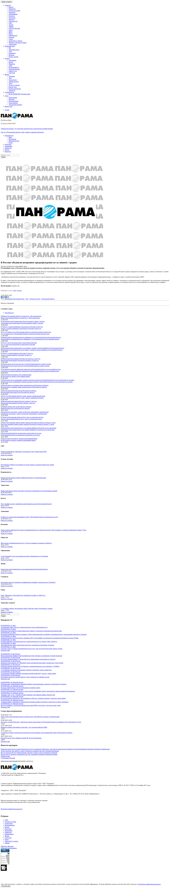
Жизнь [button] (7, 74)
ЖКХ (10, 32)
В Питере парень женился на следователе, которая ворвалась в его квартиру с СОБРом (30, 666)
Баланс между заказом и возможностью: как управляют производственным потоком (29, 754)
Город (11, 30)
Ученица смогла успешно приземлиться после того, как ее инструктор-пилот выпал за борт (31, 648)
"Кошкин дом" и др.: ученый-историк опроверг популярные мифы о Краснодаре (28, 695)
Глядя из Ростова (14, 28)
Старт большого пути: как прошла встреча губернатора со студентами (24, 556)
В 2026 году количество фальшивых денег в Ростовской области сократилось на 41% (29, 517)
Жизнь (7, 836)
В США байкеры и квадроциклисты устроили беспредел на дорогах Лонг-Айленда (29, 641)
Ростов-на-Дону (35, 299)
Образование (13, 14)
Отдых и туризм (14, 85)
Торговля (12, 73)
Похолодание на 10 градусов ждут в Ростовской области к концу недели (25, 366)
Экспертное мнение (15, 105)
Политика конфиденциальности (11, 809)
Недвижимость (14, 67)
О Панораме (5, 758)
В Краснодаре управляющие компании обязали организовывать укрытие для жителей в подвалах (33, 684)
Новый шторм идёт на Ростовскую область (15, 408)
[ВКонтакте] (2, 297)
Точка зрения (13, 103)
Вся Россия (12, 139)
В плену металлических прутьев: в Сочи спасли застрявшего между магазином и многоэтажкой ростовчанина (38, 691)
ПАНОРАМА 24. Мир (8, 625)
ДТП (10, 51)
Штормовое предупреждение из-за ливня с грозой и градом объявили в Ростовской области (32, 350)
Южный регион (14, 141)
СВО (10, 23)
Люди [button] (7, 96)
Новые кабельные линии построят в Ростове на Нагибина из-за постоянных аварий (29, 491)
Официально (13, 35)
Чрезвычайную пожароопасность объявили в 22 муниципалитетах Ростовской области (30, 339)
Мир (10, 137)
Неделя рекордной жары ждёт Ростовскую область (18, 392)
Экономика (12, 60)
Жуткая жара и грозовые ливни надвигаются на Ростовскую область (24, 387)
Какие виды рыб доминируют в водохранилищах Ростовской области (24, 569)
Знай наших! (13, 97)
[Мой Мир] (6, 297)
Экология (12, 90)
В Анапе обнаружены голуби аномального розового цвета (20, 688)
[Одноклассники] (4, 297)
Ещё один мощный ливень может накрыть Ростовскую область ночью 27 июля (27, 424)
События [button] (8, 5)
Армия (11, 25)
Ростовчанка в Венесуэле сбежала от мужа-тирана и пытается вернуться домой (27, 465)
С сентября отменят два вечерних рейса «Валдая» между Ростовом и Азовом (26, 608)
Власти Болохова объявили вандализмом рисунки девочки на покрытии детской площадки (31, 656)
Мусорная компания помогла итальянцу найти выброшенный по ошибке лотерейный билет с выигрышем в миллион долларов (43, 634)
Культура (12, 16)
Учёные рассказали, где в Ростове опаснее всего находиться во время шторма (27, 128)
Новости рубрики (7, 455)
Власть (11, 7)
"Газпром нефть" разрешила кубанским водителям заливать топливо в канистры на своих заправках (34, 702)
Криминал (12, 53)
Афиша (11, 26)
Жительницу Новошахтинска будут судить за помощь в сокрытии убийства (26, 543)
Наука (11, 34)
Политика (12, 12)
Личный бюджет (14, 69)
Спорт (11, 39)
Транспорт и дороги (15, 41)
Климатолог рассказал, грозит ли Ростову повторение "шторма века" (24, 414)
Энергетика (13, 44)
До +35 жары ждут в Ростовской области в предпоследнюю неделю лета (25, 334)
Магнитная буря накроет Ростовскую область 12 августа (20, 360)
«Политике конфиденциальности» (149, 884)
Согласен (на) (6, 886)
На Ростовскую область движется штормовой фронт (18, 440)
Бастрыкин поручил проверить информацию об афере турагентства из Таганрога (28, 582)
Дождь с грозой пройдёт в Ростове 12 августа (16, 355)
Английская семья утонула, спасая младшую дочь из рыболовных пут (24, 627)
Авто (10, 83)
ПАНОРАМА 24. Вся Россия (10, 654)
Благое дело (13, 87)
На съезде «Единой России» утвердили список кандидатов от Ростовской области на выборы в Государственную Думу (41, 722)
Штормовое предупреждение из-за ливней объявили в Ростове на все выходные (28, 430)
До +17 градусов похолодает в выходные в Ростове (18, 344)
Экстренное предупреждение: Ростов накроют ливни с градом (22, 323)
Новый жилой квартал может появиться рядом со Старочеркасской (23, 478)
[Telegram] (8, 297)
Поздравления (13, 101)
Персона (11, 99)
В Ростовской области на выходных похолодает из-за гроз (20, 435)
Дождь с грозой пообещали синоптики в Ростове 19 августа (21, 328)
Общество (12, 9)
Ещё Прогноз (9, 313)
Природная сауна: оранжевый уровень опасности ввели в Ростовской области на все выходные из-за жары (37, 382)
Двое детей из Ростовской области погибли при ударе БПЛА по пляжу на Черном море (30, 717)
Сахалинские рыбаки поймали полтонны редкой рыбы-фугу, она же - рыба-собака (28, 673)
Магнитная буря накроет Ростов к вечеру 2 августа (18, 403)
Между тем (8, 106)
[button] (9, 135)
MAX (14, 290)
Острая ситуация (14, 10)
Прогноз (11, 19)
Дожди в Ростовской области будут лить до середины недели (21, 419)
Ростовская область (48, 299)
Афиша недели (14, 81)
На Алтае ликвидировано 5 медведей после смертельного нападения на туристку (28, 659)
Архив (7, 110)
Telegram (19, 290)
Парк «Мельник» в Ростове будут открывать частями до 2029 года (23, 595)
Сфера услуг (13, 71)
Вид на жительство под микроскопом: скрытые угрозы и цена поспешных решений (29, 752)
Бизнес (11, 62)
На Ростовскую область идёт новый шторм (15, 376)
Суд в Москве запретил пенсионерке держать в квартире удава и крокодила (26, 670)
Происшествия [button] (10, 46)
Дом (10, 78)
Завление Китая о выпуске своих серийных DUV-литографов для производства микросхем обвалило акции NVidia (39, 638)
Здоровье (12, 76)
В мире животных (15, 89)
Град (27, 299)
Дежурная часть (14, 49)
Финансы (12, 64)
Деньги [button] (7, 58)
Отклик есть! (13, 21)
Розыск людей (13, 57)
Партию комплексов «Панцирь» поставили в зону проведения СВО (24, 451)
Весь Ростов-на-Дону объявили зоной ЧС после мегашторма (21, 738)
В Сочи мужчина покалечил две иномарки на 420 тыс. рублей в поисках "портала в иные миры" (33, 698)
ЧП (10, 48)
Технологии (13, 80)
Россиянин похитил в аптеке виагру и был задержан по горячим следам (25, 677)
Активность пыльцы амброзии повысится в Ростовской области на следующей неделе (30, 371)
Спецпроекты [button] (9, 92)
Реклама (11, 37)
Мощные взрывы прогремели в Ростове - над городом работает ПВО (24, 727)
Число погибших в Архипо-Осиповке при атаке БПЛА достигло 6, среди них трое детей (31, 705)
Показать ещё (5, 650)
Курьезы (11, 55)
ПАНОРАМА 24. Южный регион (12, 682)
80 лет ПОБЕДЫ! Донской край (19, 94)
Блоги (11, 142)
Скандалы (12, 18)
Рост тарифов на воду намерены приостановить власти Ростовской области (26, 504)
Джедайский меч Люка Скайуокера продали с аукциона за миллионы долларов (27, 645)
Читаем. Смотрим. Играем (17, 42)
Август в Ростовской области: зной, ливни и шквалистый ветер (22, 132)
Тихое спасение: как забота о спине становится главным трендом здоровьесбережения (30, 751)
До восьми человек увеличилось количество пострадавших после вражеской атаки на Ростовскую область (36, 732)
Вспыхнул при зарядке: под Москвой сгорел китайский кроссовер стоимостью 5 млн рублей (32, 663)
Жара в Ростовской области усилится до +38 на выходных (20, 318)
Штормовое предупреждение (14, 299)
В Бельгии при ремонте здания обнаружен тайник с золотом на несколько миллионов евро (31, 631)
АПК (10, 65)
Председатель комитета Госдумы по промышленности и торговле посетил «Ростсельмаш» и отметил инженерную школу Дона (43, 530)
